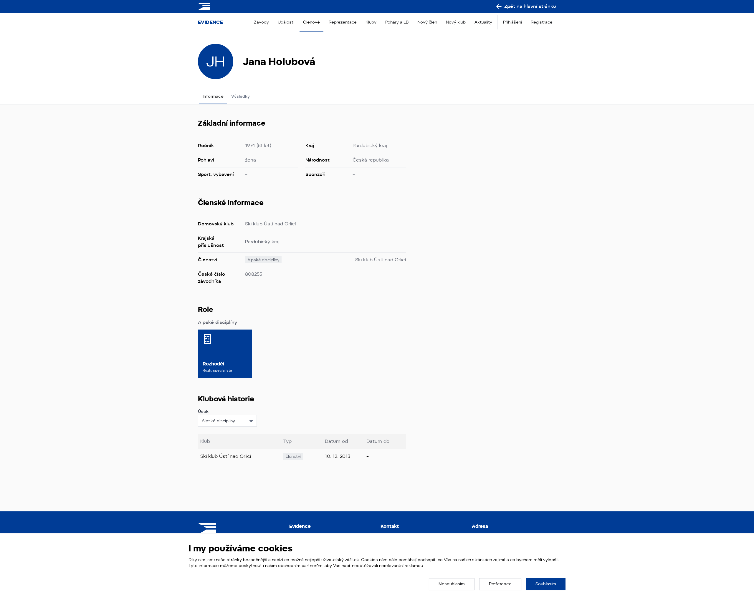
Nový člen (427, 22)
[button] (451, 584)
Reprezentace (343, 22)
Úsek (203, 411)
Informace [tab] (213, 96)
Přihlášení (512, 22)
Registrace (542, 22)
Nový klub (456, 22)
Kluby (371, 22)
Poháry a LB (397, 22)
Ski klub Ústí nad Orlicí (380, 259)
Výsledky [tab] (240, 96)
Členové (311, 22)
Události (286, 22)
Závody (261, 22)
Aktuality (483, 22)
